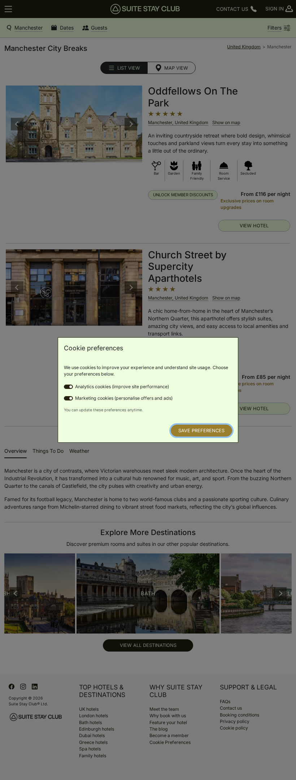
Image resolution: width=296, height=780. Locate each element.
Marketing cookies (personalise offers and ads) (124, 398)
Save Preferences (201, 430)
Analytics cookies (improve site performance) (122, 386)
